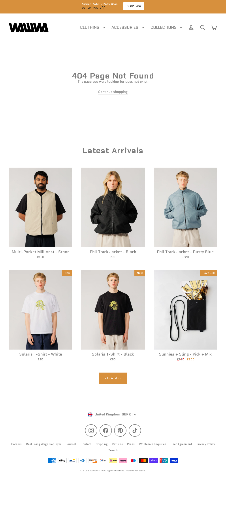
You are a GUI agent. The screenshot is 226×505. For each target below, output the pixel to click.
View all (113, 378)
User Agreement (181, 444)
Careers (16, 444)
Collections (164, 27)
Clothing (90, 27)
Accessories (125, 27)
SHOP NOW (134, 6)
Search (113, 450)
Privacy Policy (205, 444)
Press (131, 444)
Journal (71, 444)
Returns (117, 444)
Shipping (101, 444)
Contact (86, 444)
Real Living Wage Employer (43, 444)
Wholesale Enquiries (152, 444)
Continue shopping (113, 91)
